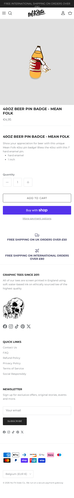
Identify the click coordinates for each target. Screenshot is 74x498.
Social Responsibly (14, 373)
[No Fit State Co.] (37, 13)
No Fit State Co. (17, 482)
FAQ (5, 352)
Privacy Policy (12, 363)
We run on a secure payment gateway (44, 482)
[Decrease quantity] (7, 182)
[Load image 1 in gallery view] (37, 62)
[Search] (12, 13)
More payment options (37, 218)
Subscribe (15, 421)
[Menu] (4, 13)
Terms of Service (13, 368)
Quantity (9, 174)
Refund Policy (11, 358)
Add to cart (37, 198)
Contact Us (10, 347)
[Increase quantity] (28, 182)
